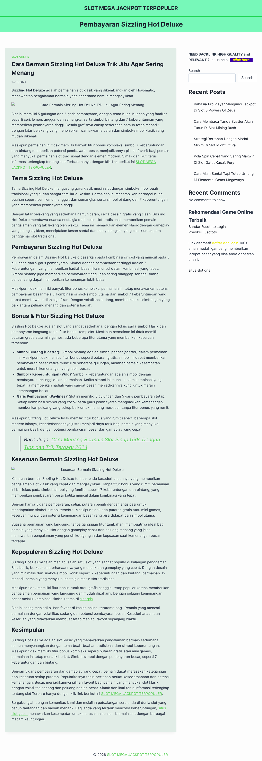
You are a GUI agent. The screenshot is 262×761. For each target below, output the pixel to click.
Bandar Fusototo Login (207, 227)
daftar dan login (225, 243)
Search (194, 71)
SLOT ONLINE (20, 56)
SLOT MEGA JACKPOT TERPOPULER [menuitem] (131, 694)
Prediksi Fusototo (203, 232)
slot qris (86, 599)
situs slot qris (199, 270)
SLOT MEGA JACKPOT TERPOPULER (138, 755)
